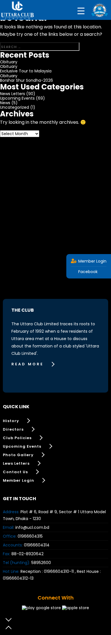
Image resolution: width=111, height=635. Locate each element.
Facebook (87, 271)
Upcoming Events (17, 98)
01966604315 (30, 536)
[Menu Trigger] (81, 10)
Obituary (8, 62)
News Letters (12, 94)
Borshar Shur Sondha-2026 (26, 80)
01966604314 (37, 545)
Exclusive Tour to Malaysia (26, 71)
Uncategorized (14, 107)
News (5, 103)
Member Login (91, 261)
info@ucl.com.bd (32, 527)
